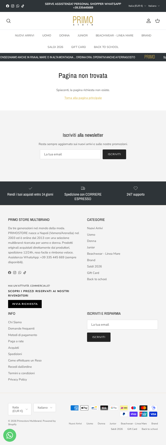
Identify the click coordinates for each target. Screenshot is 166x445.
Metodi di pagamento (22, 335)
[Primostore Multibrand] (83, 21)
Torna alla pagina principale (83, 98)
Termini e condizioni (21, 373)
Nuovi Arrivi (24, 35)
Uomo (46, 35)
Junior (83, 35)
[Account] (148, 20)
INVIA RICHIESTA (25, 304)
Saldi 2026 (55, 47)
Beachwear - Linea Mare (114, 35)
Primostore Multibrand (29, 421)
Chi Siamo (15, 322)
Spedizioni (15, 354)
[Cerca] (8, 20)
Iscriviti (114, 154)
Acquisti (13, 348)
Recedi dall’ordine (20, 367)
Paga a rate (16, 341)
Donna (64, 35)
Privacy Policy (17, 379)
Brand (146, 35)
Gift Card (78, 47)
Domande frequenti (21, 328)
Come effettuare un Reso (25, 360)
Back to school (106, 47)
